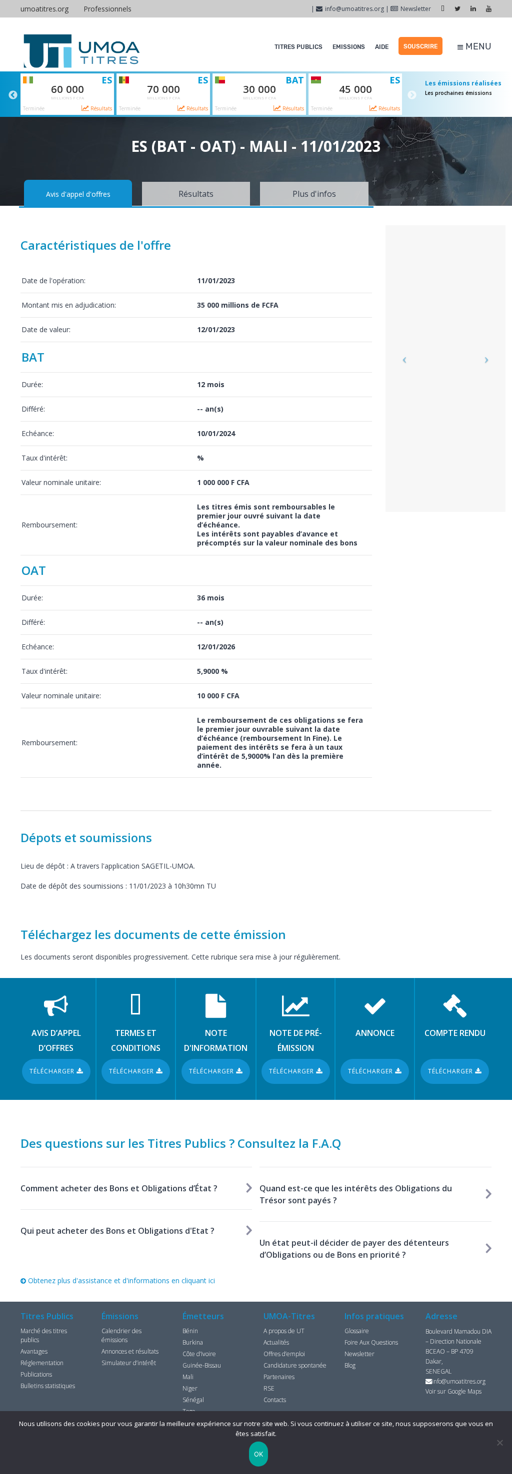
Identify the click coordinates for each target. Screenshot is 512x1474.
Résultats (100, 108)
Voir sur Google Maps (454, 1391)
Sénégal (193, 1400)
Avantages (34, 1351)
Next (412, 95)
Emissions (348, 46)
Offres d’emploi (284, 1354)
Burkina (192, 1342)
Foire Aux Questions (371, 1342)
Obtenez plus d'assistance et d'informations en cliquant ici (120, 1280)
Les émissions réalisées (463, 83)
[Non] (499, 1443)
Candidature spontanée (295, 1365)
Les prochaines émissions (458, 92)
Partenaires (279, 1377)
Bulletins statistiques (47, 1386)
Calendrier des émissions (122, 1335)
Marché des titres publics (43, 1335)
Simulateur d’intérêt (129, 1363)
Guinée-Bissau (201, 1365)
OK (259, 1454)
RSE (269, 1388)
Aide (381, 46)
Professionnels (108, 8)
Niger (190, 1388)
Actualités (276, 1342)
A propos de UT (284, 1331)
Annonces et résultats (130, 1351)
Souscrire (421, 46)
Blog (350, 1365)
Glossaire (356, 1331)
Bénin (190, 1331)
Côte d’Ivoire (199, 1354)
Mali (188, 1377)
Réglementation (42, 1363)
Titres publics (298, 46)
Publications (36, 1374)
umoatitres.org (44, 8)
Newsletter (415, 8)
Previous (13, 95)
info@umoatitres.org (354, 8)
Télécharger (53, 1071)
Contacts (275, 1400)
